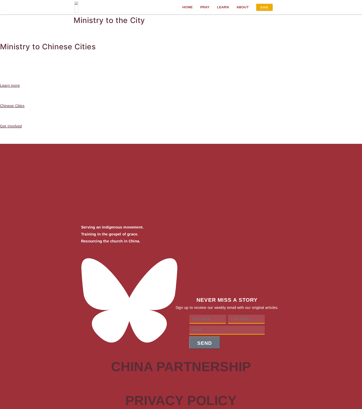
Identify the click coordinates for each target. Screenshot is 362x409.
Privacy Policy (181, 400)
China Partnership (181, 366)
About (242, 7)
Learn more (10, 85)
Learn (223, 7)
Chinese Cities (12, 106)
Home (187, 7)
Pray (204, 7)
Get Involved (11, 126)
